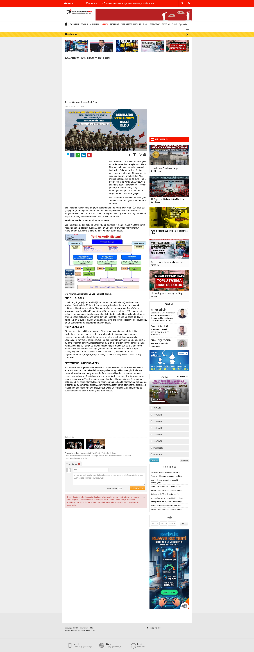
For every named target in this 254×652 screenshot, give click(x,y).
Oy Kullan (154, 460)
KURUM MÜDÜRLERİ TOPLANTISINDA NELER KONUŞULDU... (160, 332)
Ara (183, 523)
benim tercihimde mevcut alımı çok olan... (166, 506)
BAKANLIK (84, 24)
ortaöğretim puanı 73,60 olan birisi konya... (167, 502)
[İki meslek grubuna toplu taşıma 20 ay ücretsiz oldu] (177, 46)
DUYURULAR (114, 24)
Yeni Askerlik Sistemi (109, 453)
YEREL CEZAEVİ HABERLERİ (131, 24)
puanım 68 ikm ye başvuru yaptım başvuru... (167, 486)
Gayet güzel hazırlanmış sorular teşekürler (167, 476)
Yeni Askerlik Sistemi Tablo (76, 458)
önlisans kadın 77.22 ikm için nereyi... (165, 494)
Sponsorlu (183, 24)
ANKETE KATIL (158, 400)
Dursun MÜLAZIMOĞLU (160, 326)
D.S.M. (145, 24)
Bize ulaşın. (141, 645)
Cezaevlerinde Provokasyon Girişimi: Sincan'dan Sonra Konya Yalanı (128, 3)
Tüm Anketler (182, 376)
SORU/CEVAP (155, 24)
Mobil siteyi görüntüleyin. (83, 645)
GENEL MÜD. (94, 24)
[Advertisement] (106, 79)
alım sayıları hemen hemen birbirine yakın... (167, 498)
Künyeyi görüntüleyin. (114, 645)
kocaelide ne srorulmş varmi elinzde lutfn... (167, 472)
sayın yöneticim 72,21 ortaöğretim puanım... (167, 490)
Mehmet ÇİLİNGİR (158, 309)
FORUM (76, 24)
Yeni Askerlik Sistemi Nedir (90, 453)
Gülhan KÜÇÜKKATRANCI (161, 340)
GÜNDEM (104, 24)
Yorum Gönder (73, 464)
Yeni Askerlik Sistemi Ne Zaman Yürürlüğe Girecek (85, 456)
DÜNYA (174, 24)
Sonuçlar (184, 460)
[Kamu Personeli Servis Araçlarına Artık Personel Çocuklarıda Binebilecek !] (152, 46)
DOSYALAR (166, 24)
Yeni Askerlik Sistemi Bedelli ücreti (118, 456)
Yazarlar (169, 304)
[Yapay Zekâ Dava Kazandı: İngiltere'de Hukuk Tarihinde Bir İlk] (127, 46)
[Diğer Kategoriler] (187, 29)
